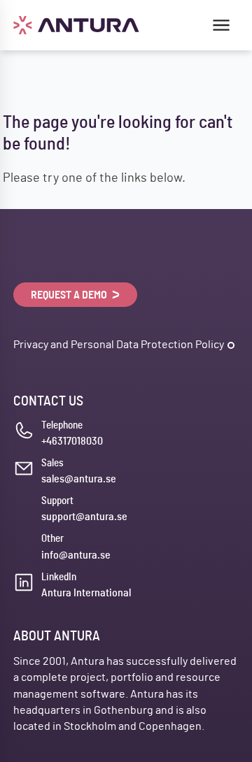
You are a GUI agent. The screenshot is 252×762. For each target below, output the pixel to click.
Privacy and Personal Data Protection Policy (118, 344)
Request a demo (70, 295)
